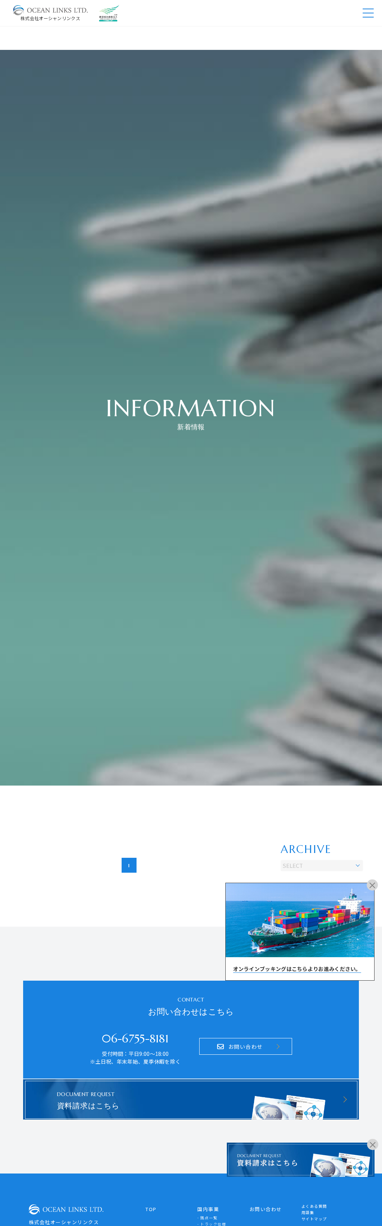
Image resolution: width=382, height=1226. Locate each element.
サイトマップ (314, 1219)
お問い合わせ (266, 1209)
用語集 (307, 1212)
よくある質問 (314, 1206)
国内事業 (208, 1209)
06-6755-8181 (135, 1038)
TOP (151, 1209)
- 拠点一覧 (207, 1217)
